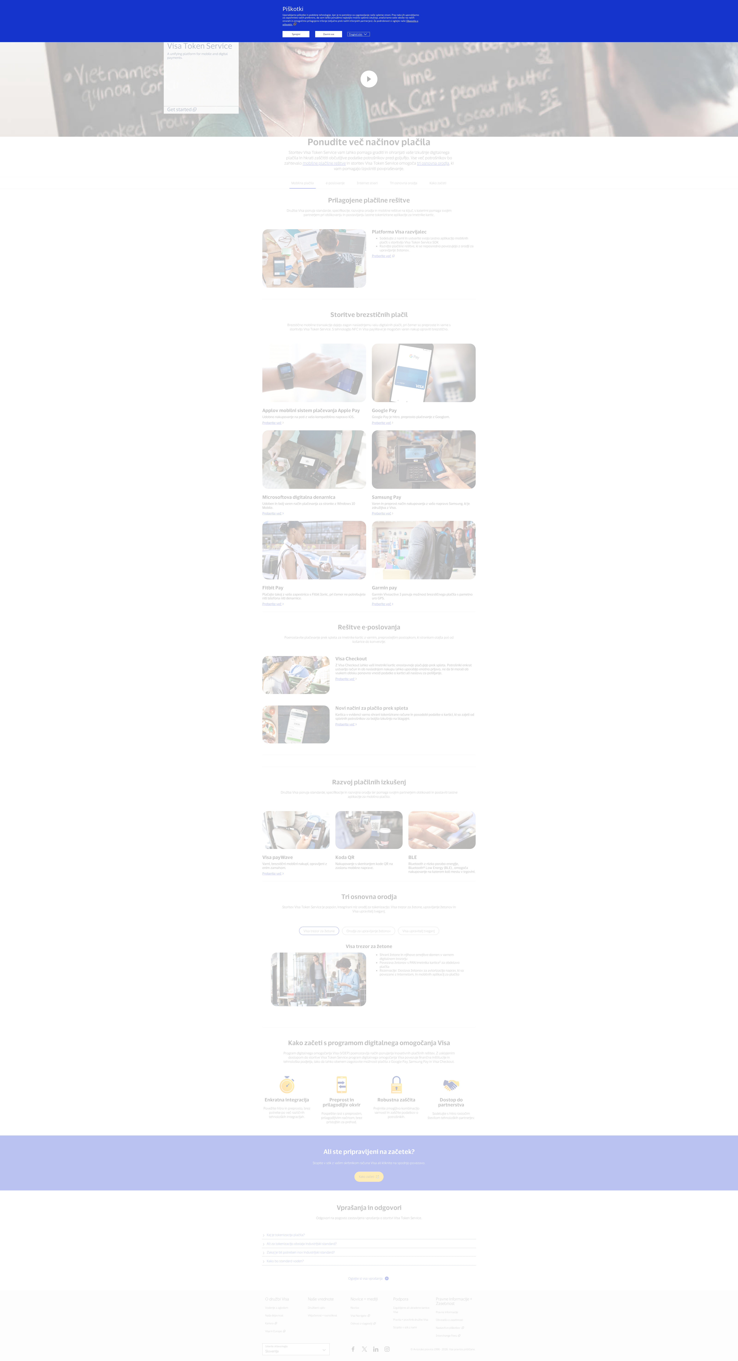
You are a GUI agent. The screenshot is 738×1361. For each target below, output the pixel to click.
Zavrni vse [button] (328, 34)
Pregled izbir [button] (355, 34)
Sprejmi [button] (296, 34)
